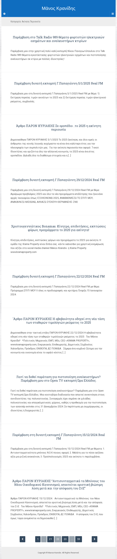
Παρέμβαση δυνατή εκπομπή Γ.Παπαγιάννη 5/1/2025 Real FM (58, 83)
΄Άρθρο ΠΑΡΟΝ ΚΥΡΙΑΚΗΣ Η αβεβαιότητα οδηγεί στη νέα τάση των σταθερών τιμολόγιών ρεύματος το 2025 (58, 320)
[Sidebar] (4, 14)
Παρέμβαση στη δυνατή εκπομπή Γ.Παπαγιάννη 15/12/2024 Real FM (58, 436)
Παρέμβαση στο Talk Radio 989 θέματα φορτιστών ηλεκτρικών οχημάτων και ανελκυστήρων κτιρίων (58, 39)
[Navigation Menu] (113, 14)
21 (50, 539)
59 (78, 539)
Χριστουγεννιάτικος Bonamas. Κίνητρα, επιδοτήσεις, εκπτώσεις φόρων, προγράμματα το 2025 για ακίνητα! (58, 228)
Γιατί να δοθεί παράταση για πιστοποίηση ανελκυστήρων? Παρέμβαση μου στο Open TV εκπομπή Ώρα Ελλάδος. (58, 378)
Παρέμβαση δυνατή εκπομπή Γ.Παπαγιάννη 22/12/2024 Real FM (58, 276)
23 (65, 539)
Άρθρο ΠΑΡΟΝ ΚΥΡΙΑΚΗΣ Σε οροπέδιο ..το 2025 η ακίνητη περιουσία (58, 127)
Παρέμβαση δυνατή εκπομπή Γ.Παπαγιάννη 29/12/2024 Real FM (58, 180)
